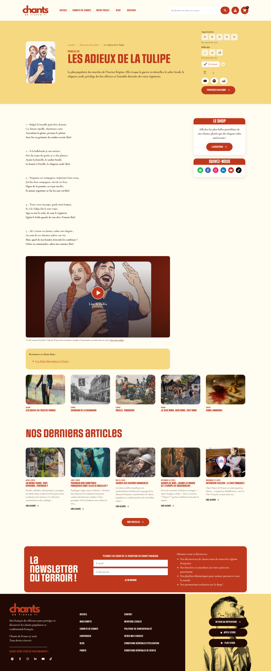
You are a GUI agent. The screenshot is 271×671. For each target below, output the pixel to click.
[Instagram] (215, 170)
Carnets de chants (81, 10)
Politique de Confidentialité (138, 628)
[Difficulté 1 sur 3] (204, 52)
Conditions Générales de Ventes (140, 650)
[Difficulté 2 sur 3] (212, 52)
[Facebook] (208, 170)
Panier (83, 650)
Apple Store (230, 632)
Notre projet (102, 10)
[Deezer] (223, 81)
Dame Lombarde (214, 410)
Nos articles (133, 522)
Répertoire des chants (89, 45)
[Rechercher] (225, 10)
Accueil (63, 10)
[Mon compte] (235, 10)
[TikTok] (239, 170)
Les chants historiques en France (52, 361)
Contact (128, 614)
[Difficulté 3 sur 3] (219, 52)
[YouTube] (205, 81)
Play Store (230, 643)
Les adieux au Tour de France (41, 410)
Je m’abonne (131, 580)
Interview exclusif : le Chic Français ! (225, 483)
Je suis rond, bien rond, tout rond (179, 410)
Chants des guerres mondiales (132, 483)
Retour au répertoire (226, 622)
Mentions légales (133, 621)
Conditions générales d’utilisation (141, 643)
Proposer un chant (216, 90)
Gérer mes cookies (116, 340)
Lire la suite (31, 505)
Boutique (131, 10)
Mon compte (86, 621)
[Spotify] (214, 81)
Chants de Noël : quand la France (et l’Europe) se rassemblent (178, 485)
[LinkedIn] (223, 170)
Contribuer (85, 636)
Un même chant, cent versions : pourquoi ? (37, 485)
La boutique (217, 146)
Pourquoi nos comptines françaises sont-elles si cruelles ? (89, 485)
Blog (118, 10)
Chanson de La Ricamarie (84, 410)
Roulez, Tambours (125, 410)
